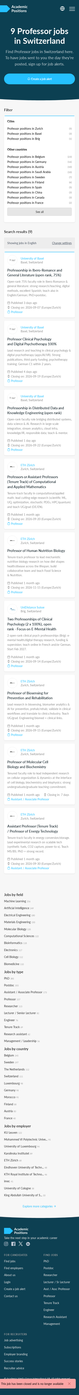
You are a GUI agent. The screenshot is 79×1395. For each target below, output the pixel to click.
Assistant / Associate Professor (29, 799)
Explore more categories (38, 1206)
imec (8, 1181)
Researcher (13, 1006)
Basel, (25, 262)
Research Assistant (55, 1317)
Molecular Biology (17, 929)
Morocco (11, 1097)
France (10, 1118)
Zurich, (25, 469)
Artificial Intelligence (19, 908)
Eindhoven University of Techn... (25, 1167)
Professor (16, 312)
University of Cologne (19, 1188)
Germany (11, 1090)
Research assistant (17, 1034)
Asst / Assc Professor (57, 1289)
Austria (10, 1111)
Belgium (11, 1055)
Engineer (11, 1020)
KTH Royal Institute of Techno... (25, 1174)
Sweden (11, 1062)
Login (7, 1282)
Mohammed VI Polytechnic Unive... (27, 1139)
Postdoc (11, 985)
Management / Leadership (22, 1041)
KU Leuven (13, 1132)
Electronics (13, 950)
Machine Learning (17, 901)
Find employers (13, 1268)
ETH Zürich (28, 465)
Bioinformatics (15, 943)
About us (9, 1275)
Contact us (11, 1296)
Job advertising (13, 1340)
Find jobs (9, 1261)
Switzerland (36, 262)
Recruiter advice (14, 1368)
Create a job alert (41, 79)
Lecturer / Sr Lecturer (57, 1282)
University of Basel (32, 258)
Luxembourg (13, 1083)
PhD (9, 978)
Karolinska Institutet (18, 1153)
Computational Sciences (21, 936)
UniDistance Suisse (32, 607)
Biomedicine (14, 964)
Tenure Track (13, 1027)
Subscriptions (12, 1347)
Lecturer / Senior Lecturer (21, 1013)
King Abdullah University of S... (24, 1195)
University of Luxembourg (22, 1146)
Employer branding (16, 1354)
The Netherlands (16, 1069)
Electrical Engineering (19, 915)
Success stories (13, 1361)
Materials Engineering (19, 922)
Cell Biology (13, 957)
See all (40, 212)
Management (52, 1324)
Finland (10, 1104)
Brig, (24, 611)
